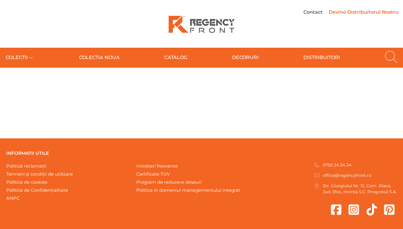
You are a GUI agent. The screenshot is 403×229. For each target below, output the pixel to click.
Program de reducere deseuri (169, 182)
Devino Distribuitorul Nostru (364, 12)
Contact (313, 12)
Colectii (17, 57)
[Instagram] (353, 209)
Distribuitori (321, 57)
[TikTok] (371, 209)
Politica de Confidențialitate (37, 190)
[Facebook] (336, 209)
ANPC (13, 198)
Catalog (175, 57)
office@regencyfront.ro (347, 175)
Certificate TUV (153, 174)
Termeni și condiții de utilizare (39, 174)
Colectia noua (99, 57)
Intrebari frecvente (157, 166)
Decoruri (245, 57)
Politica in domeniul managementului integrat (188, 190)
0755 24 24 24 (337, 165)
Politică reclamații (26, 166)
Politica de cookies (26, 182)
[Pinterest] (389, 209)
